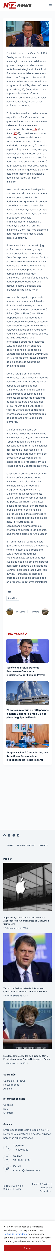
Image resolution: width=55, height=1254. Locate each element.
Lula (35, 129)
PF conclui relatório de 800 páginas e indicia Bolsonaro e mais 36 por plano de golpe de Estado (27, 713)
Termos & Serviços (41, 1184)
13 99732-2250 (22, 1160)
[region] (27, 1237)
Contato (43, 845)
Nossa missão (11, 1084)
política (12, 598)
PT (15, 133)
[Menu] (50, 5)
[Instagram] (14, 835)
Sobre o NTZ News (14, 1080)
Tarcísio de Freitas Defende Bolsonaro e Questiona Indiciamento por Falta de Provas (25, 671)
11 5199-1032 (21, 1149)
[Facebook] (4, 835)
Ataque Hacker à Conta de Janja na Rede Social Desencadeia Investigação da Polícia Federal (27, 756)
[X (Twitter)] (9, 835)
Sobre (10, 845)
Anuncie (8, 1088)
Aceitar (27, 1248)
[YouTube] (18, 835)
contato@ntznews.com (26, 1170)
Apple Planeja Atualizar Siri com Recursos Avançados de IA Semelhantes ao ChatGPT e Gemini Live (26, 920)
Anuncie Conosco (26, 845)
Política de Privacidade (15, 1234)
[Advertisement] (27, 800)
